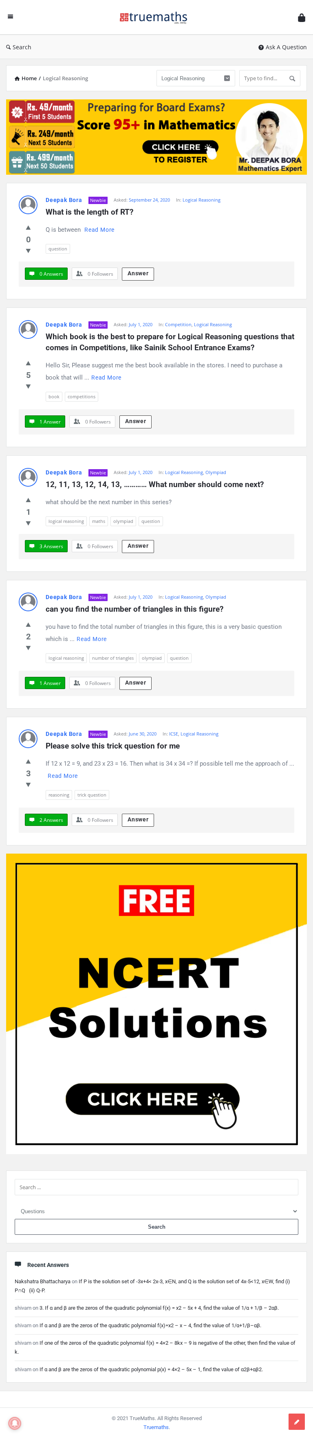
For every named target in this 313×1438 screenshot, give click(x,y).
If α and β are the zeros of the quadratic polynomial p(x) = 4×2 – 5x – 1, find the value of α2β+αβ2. (151, 1369)
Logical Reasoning (201, 200)
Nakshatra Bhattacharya (43, 1281)
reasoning (58, 795)
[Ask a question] (297, 1422)
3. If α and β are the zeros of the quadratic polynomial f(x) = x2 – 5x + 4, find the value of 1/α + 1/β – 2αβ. (159, 1308)
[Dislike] (28, 250)
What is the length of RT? (89, 212)
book (54, 396)
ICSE (173, 734)
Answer (138, 273)
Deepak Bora (64, 200)
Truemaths (156, 1427)
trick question (91, 795)
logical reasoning (66, 521)
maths (98, 521)
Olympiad (215, 472)
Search (22, 47)
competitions (81, 396)
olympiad (123, 521)
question (57, 249)
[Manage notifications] (14, 1423)
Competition (178, 324)
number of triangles (113, 658)
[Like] (28, 227)
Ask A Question (286, 47)
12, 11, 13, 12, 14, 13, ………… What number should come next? (155, 484)
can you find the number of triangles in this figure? (134, 609)
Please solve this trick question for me (113, 746)
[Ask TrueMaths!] (157, 17)
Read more (99, 229)
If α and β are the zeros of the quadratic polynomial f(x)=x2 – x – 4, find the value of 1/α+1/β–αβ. (150, 1325)
